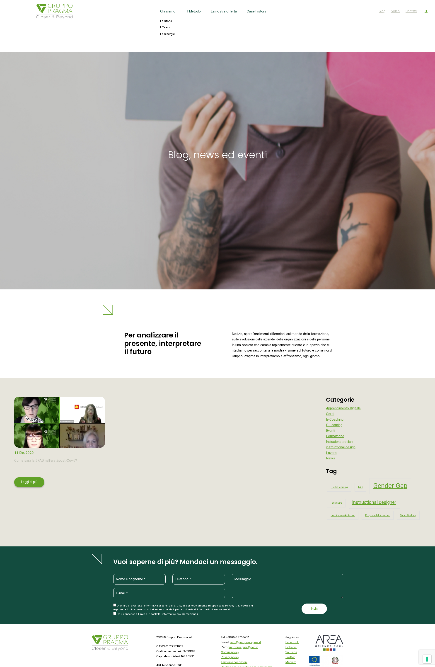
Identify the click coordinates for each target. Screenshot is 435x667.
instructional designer (374, 502)
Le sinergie (167, 34)
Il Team (165, 27)
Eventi (330, 430)
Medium (290, 662)
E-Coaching (334, 419)
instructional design (340, 447)
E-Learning (334, 424)
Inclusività (336, 503)
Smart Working (408, 515)
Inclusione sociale (339, 441)
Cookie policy (230, 652)
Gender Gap (390, 486)
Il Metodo (193, 11)
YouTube (291, 652)
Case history (256, 11)
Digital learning (339, 487)
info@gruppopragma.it (245, 642)
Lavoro (331, 452)
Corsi (330, 413)
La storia (166, 21)
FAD (360, 487)
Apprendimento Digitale (343, 408)
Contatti (411, 11)
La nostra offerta (224, 11)
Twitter (290, 657)
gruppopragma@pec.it (242, 647)
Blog (382, 11)
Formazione (335, 436)
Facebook (292, 642)
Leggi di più (29, 482)
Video (395, 11)
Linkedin (291, 647)
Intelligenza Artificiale (343, 515)
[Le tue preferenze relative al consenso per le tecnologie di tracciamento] (427, 659)
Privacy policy (230, 657)
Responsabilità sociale (377, 515)
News (330, 458)
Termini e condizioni (234, 662)
